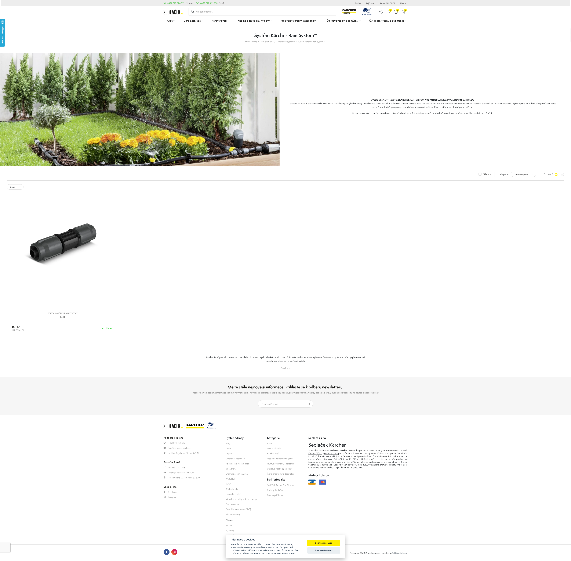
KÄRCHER (230, 478)
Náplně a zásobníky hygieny (279, 458)
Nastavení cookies (323, 550)
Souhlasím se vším (323, 543)
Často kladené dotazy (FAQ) (238, 509)
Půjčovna (370, 3)
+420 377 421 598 (209, 3)
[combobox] (523, 174)
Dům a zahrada (266, 41)
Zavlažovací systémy (285, 41)
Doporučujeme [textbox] (521, 174)
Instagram (172, 497)
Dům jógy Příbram (275, 495)
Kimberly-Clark (233, 489)
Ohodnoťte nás (233, 504)
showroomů (324, 461)
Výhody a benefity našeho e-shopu (242, 499)
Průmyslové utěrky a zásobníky (281, 463)
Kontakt (403, 3)
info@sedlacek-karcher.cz (180, 448)
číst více (284, 368)
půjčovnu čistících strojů (363, 459)
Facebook (172, 492)
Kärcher (312, 453)
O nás (228, 448)
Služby (358, 3)
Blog (228, 443)
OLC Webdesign (399, 552)
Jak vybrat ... (231, 468)
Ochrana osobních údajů (237, 473)
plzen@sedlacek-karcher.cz (181, 472)
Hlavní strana (251, 41)
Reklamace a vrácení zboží (237, 463)
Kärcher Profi (273, 453)
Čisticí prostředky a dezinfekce (280, 473)
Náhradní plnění (233, 494)
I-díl (62, 317)
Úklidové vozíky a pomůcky (279, 468)
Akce (269, 443)
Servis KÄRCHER (387, 3)
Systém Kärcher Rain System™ (311, 41)
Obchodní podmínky (235, 458)
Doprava (229, 453)
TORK (228, 483)
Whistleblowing (233, 514)
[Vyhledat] (192, 11)
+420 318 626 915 (175, 3)
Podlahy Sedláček (275, 490)
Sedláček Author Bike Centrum (281, 485)
